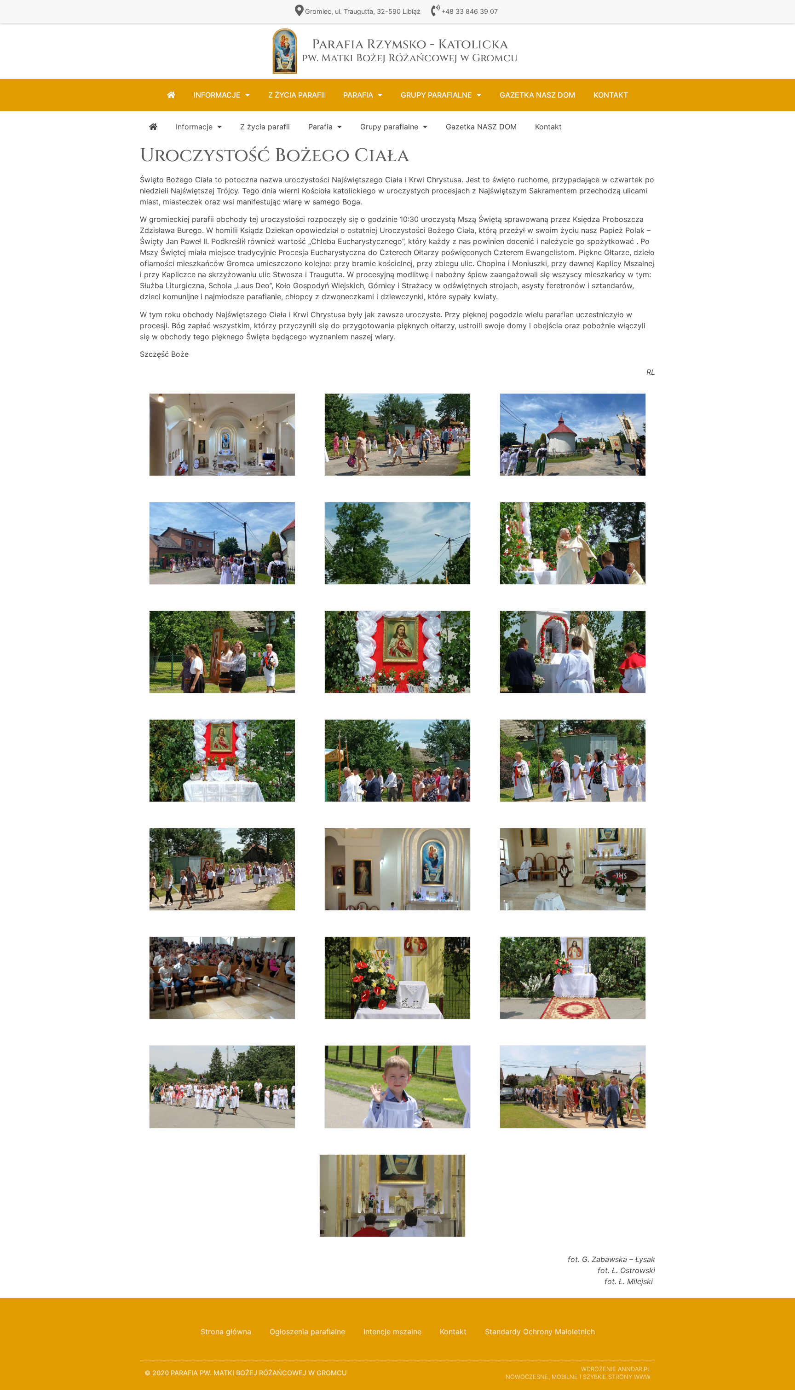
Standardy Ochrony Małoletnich (540, 1331)
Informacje (217, 94)
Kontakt (610, 94)
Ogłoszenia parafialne (307, 1331)
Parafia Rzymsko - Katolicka (410, 50)
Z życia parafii (296, 94)
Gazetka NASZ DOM (537, 94)
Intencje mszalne (392, 1331)
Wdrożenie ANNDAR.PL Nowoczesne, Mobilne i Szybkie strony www (578, 1373)
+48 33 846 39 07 (469, 11)
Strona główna (226, 1331)
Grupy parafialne (436, 94)
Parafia (358, 94)
